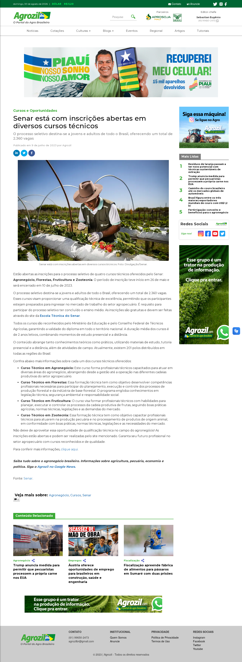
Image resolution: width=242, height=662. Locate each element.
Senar (28, 478)
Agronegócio (59, 495)
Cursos (75, 495)
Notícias (32, 31)
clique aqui (69, 449)
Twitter (197, 645)
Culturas (82, 31)
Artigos (180, 31)
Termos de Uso (160, 641)
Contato (176, 4)
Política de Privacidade (165, 637)
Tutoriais (203, 31)
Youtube (198, 649)
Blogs (107, 31)
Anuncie (194, 4)
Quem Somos (118, 637)
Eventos (131, 31)
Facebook (199, 641)
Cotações (57, 31)
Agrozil (66, 145)
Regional (156, 31)
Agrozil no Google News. (56, 467)
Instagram (199, 637)
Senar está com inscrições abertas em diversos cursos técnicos (79, 122)
